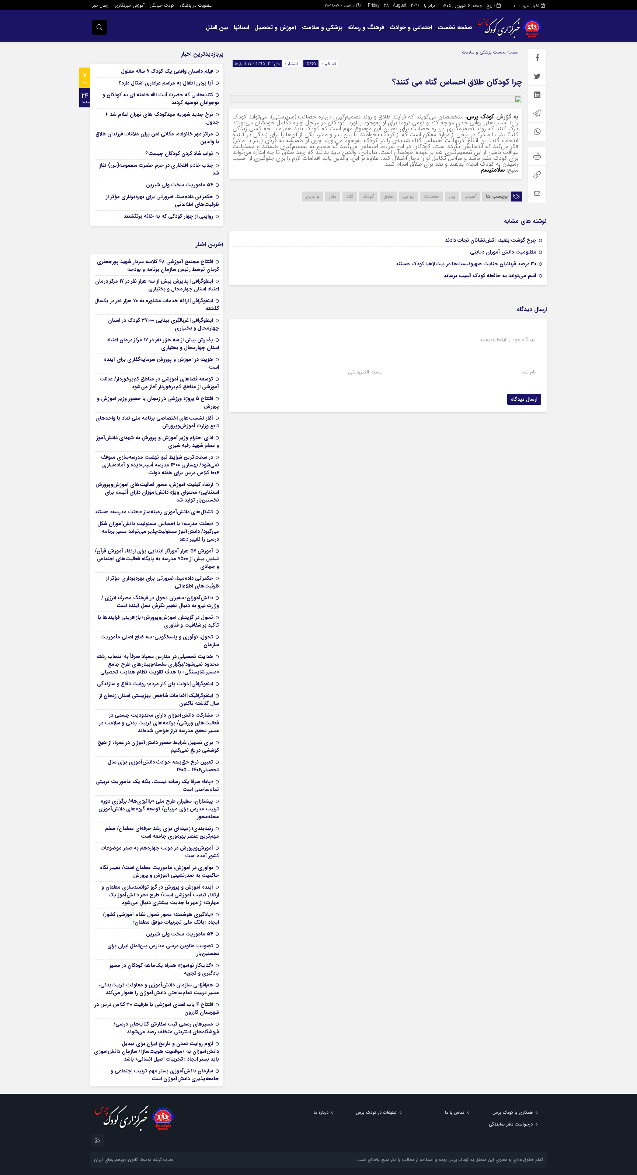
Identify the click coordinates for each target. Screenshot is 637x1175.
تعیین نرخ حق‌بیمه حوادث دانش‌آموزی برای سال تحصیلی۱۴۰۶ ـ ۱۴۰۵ (163, 766)
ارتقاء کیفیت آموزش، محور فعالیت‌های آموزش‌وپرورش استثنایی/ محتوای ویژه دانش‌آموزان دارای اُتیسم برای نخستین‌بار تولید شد (157, 492)
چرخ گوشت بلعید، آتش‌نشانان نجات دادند (490, 240)
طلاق (388, 196)
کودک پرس (480, 116)
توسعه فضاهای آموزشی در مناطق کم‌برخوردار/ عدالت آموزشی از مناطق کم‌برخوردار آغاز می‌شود (159, 383)
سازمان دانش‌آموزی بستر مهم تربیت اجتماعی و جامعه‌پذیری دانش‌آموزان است (165, 1075)
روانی (408, 196)
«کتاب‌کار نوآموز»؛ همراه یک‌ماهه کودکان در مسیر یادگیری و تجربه (164, 969)
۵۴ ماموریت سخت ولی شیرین (179, 185)
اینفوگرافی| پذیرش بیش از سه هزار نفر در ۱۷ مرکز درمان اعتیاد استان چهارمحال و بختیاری (157, 285)
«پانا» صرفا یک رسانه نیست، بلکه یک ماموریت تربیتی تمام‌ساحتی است (157, 785)
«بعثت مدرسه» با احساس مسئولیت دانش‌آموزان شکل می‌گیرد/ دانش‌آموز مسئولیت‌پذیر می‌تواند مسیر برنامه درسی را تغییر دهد (158, 531)
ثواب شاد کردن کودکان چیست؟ (179, 153)
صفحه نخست (455, 27)
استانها (241, 27)
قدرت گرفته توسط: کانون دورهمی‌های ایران (133, 1159)
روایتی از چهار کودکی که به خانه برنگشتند (168, 216)
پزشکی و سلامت (322, 27)
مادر (333, 196)
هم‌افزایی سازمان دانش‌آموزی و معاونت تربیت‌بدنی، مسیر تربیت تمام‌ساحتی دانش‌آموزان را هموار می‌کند (159, 989)
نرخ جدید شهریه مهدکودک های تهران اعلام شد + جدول (162, 118)
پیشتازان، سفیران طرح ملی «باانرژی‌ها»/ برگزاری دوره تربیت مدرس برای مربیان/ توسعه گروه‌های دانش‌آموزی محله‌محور (158, 809)
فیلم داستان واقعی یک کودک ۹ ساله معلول (167, 71)
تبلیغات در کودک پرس (376, 1112)
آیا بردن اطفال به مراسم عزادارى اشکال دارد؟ (166, 83)
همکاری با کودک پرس (512, 1112)
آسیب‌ (470, 196)
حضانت (431, 196)
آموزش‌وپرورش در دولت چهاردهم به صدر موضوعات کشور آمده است (160, 852)
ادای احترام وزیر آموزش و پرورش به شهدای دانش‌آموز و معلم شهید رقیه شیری (157, 441)
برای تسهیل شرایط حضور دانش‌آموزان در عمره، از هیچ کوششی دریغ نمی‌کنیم (158, 746)
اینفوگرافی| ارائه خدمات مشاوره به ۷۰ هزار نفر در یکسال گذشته (156, 305)
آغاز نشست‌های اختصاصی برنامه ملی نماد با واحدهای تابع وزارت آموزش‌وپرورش (157, 422)
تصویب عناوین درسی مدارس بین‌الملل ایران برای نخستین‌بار (163, 950)
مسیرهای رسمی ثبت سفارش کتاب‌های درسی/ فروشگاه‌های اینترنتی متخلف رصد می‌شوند (166, 1028)
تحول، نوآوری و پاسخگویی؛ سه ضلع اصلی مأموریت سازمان (159, 641)
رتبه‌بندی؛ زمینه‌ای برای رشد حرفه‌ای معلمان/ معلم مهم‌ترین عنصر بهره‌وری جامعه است (162, 832)
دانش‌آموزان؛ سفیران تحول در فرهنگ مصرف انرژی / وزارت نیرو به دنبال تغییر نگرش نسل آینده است (160, 602)
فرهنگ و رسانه (366, 27)
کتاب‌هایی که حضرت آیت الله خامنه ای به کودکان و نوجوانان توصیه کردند (160, 99)
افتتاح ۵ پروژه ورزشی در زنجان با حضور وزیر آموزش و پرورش (158, 402)
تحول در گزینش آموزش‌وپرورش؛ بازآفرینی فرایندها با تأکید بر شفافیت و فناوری (158, 621)
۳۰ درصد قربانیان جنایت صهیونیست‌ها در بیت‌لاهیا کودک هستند (466, 264)
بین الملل (217, 27)
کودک (368, 196)
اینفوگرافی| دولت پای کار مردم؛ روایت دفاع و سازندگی (155, 684)
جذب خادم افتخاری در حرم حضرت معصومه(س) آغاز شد (159, 169)
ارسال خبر (100, 5)
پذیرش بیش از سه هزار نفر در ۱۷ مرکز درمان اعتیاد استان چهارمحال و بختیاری (163, 344)
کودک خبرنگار (162, 5)
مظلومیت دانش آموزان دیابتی (503, 252)
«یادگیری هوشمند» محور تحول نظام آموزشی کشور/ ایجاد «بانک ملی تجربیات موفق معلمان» (161, 918)
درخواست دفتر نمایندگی (511, 1124)
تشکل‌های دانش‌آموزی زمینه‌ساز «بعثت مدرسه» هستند (153, 512)
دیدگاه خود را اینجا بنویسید (508, 339)
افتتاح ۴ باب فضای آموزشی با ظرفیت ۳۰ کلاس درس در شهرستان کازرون (156, 1008)
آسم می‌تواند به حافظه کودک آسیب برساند (489, 276)
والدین (312, 196)
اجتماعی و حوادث (411, 27)
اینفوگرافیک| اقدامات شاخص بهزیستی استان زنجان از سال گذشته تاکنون (159, 699)
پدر (452, 196)
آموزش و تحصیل (275, 27)
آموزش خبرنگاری (130, 5)
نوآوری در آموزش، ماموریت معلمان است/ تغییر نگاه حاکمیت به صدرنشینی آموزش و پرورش (159, 871)
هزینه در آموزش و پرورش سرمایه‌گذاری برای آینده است (161, 363)
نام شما (528, 372)
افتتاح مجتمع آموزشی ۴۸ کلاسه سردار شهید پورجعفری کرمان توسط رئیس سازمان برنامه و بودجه (158, 265)
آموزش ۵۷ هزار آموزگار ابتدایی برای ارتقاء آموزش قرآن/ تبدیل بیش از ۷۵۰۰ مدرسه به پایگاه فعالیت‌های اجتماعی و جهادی (157, 559)
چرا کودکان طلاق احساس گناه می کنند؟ (457, 82)
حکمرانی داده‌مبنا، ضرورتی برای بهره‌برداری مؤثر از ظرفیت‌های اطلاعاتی (162, 201)
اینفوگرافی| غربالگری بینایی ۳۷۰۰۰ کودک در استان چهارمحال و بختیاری (163, 324)
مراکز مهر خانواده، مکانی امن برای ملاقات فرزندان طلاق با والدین (157, 138)
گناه (349, 196)
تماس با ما (454, 1112)
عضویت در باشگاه (196, 5)
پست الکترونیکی (365, 372)
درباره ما (321, 1112)
